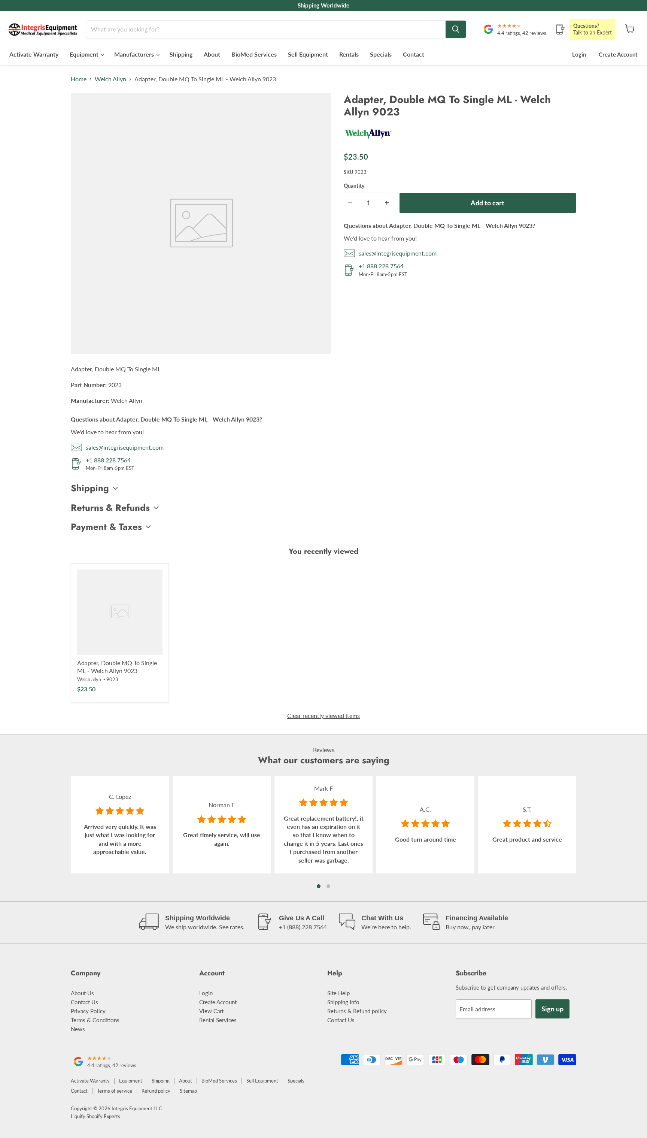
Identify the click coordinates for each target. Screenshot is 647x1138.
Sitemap (188, 1091)
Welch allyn (89, 679)
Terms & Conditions (95, 1020)
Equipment (85, 54)
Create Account (618, 54)
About (212, 54)
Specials (381, 54)
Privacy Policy (88, 1011)
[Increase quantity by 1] (387, 203)
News (78, 1029)
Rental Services (218, 1020)
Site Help (338, 993)
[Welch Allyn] (368, 141)
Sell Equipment (308, 54)
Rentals (349, 54)
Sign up (552, 1009)
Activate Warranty (33, 54)
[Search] (456, 29)
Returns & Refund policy (357, 1011)
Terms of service (114, 1091)
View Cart (211, 1011)
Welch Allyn (110, 79)
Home (78, 79)
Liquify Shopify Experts (95, 1116)
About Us (82, 993)
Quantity (354, 186)
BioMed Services (254, 54)
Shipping (181, 54)
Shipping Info (343, 1002)
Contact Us (84, 1002)
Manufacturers (134, 54)
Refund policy (156, 1091)
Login (579, 54)
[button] (319, 886)
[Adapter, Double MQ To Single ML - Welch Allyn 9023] (119, 612)
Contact (413, 54)
